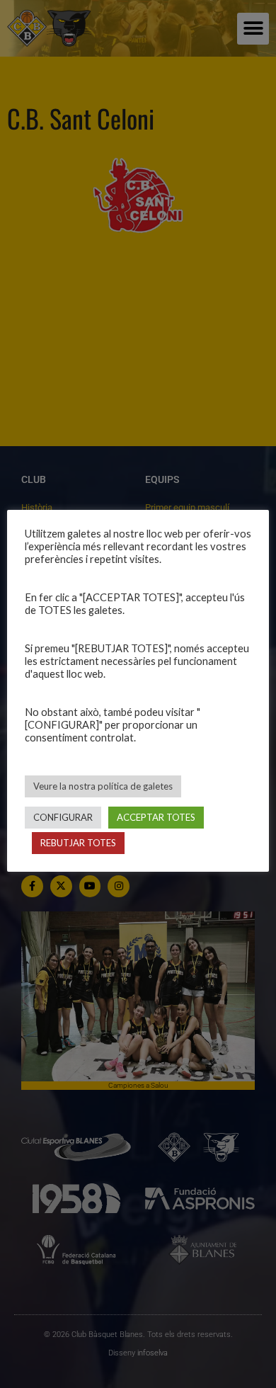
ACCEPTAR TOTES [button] (156, 817)
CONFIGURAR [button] (63, 817)
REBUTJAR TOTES (78, 842)
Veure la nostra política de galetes (103, 786)
